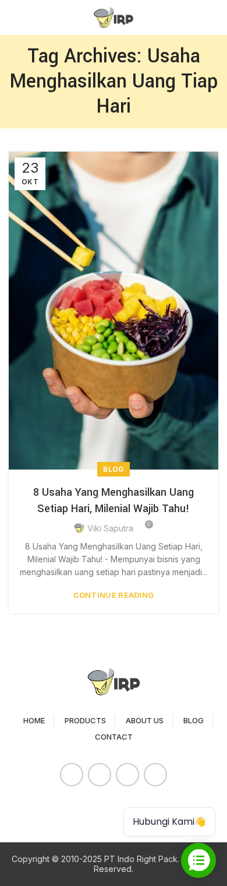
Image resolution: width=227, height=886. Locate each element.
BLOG (193, 720)
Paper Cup (35, 806)
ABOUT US (145, 720)
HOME (34, 720)
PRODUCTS (85, 720)
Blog (113, 469)
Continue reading (113, 595)
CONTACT (114, 736)
